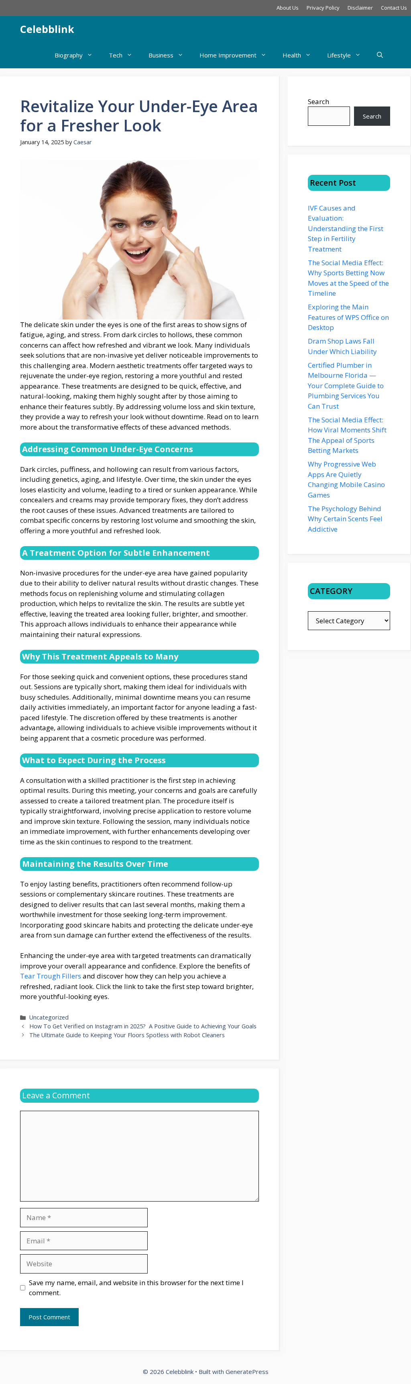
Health (292, 55)
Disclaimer (360, 7)
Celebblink (47, 29)
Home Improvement (227, 55)
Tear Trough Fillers (50, 976)
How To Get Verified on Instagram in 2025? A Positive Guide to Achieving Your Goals (142, 1026)
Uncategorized (49, 1017)
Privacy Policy (323, 7)
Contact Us (394, 7)
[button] (380, 55)
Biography (69, 55)
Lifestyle (339, 55)
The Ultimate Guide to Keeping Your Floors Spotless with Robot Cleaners (127, 1035)
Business (161, 55)
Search (318, 101)
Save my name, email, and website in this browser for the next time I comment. (136, 1288)
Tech (115, 55)
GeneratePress (247, 1372)
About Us (288, 7)
